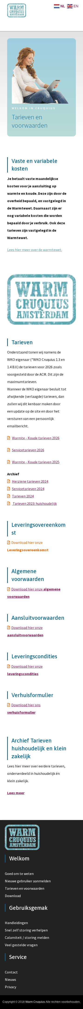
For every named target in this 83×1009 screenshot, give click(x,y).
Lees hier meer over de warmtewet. (34, 249)
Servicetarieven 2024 (28, 488)
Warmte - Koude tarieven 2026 (35, 438)
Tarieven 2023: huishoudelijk (34, 503)
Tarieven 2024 (23, 496)
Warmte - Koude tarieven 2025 (35, 462)
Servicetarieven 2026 (28, 450)
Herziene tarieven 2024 (30, 481)
